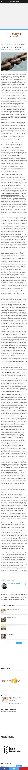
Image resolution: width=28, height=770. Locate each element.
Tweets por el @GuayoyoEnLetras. (8, 711)
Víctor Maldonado (5, 49)
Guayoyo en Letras (14, 1)
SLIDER (11, 44)
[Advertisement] (14, 15)
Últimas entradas (10, 580)
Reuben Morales (14, 698)
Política (6, 44)
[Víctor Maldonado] (4, 588)
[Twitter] (25, 584)
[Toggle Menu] (2, 1)
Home (2, 44)
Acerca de (3, 580)
